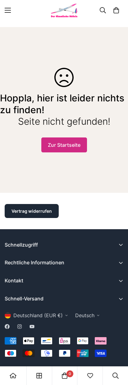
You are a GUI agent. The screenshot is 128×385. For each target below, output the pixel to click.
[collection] (39, 376)
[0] (116, 10)
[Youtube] (32, 326)
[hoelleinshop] (64, 10)
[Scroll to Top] (117, 352)
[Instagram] (19, 326)
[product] (13, 375)
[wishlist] (90, 376)
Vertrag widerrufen (31, 211)
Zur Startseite (64, 145)
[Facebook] (7, 326)
